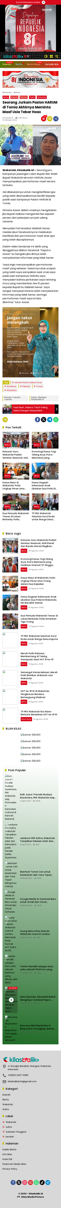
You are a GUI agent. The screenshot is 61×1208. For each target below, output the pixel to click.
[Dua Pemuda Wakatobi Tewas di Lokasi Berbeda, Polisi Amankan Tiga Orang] (16, 501)
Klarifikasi (11, 386)
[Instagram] (24, 1182)
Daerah (14, 97)
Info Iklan (7, 1154)
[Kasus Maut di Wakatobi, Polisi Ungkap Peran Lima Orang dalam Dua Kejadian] (16, 471)
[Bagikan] (55, 118)
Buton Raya (26, 719)
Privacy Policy (10, 1168)
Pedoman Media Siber (14, 1164)
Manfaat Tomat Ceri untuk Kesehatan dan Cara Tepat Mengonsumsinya (35, 873)
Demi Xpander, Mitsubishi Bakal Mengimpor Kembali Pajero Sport (37, 998)
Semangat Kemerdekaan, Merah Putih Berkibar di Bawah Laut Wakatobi (39, 675)
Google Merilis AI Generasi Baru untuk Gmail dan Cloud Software (38, 901)
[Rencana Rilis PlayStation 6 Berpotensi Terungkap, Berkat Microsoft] (11, 1029)
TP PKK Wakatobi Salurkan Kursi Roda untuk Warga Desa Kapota (43, 516)
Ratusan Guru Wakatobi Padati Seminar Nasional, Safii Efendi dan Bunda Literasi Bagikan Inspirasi (15, 454)
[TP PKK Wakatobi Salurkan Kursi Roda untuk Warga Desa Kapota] (45, 501)
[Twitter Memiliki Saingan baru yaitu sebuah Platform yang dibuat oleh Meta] (11, 969)
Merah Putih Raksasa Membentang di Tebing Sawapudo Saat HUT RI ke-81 (37, 656)
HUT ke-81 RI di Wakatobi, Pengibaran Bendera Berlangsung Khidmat (35, 694)
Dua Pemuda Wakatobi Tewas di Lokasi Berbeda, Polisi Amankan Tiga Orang (16, 516)
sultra (9, 1127)
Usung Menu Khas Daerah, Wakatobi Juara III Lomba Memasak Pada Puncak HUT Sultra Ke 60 (36, 933)
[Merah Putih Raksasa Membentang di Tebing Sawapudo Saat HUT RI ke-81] (10, 659)
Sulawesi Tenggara (16, 1131)
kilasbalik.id (8, 118)
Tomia (39, 386)
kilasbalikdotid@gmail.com (22, 1081)
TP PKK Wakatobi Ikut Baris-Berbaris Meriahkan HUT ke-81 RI (39, 713)
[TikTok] (42, 1182)
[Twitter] (43, 419)
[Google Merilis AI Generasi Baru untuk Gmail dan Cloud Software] (11, 902)
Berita (5, 97)
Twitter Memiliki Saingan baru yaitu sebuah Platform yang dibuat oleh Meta (36, 968)
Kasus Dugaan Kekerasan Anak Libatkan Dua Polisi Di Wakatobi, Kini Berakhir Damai (45, 485)
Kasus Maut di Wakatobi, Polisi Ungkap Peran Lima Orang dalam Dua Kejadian (13, 485)
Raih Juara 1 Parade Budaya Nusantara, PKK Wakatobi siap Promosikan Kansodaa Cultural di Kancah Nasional (38, 796)
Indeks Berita (9, 1149)
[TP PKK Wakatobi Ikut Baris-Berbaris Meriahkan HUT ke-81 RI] (10, 715)
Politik (32, 97)
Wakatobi (42, 97)
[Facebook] (37, 419)
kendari (10, 1136)
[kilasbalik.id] (17, 56)
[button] (46, 56)
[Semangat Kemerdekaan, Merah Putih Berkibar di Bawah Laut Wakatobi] (10, 678)
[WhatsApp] (55, 419)
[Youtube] (30, 1182)
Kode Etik (7, 1159)
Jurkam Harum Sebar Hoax (28, 382)
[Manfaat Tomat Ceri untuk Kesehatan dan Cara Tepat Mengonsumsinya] (11, 875)
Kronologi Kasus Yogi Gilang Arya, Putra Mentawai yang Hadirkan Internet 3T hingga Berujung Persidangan (44, 454)
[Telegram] (49, 419)
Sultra (6, 1109)
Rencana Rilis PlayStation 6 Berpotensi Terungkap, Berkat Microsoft (37, 1027)
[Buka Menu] (51, 56)
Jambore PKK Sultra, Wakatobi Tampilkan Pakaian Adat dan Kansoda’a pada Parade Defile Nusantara (37, 840)
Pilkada (23, 97)
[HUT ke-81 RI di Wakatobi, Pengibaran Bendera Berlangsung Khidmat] (10, 697)
